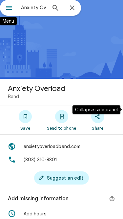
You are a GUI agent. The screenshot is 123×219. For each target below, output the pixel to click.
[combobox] (33, 7)
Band (13, 96)
